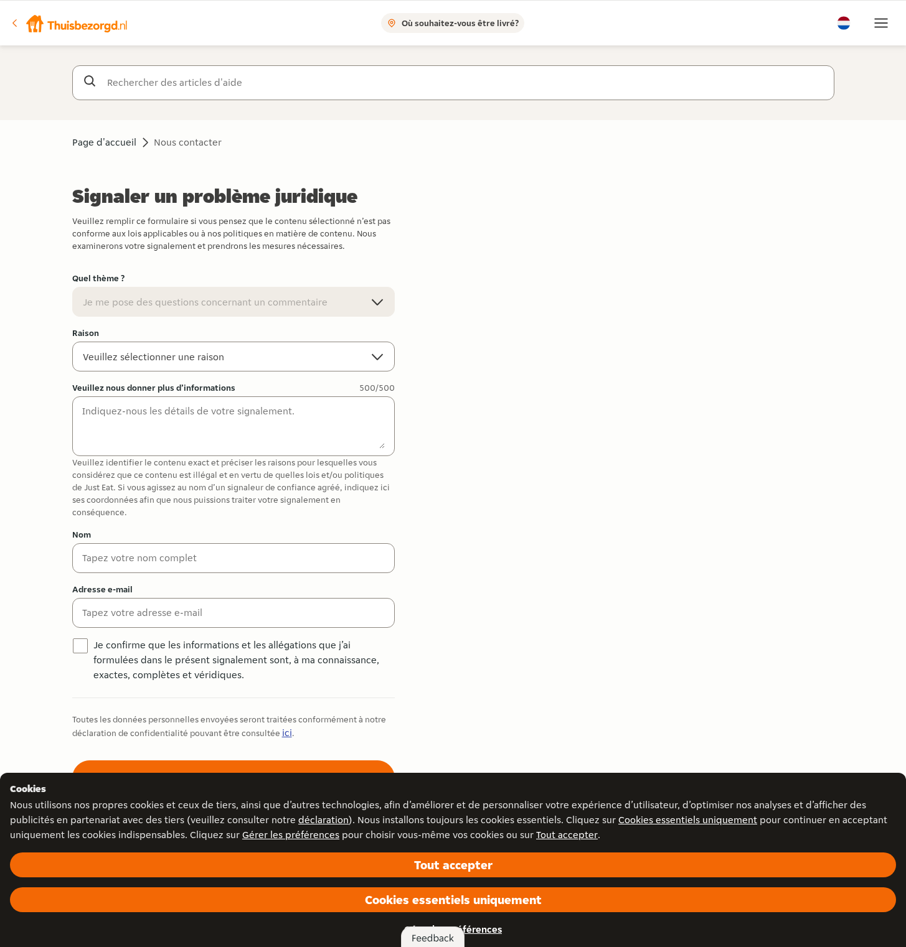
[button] (69, 23)
